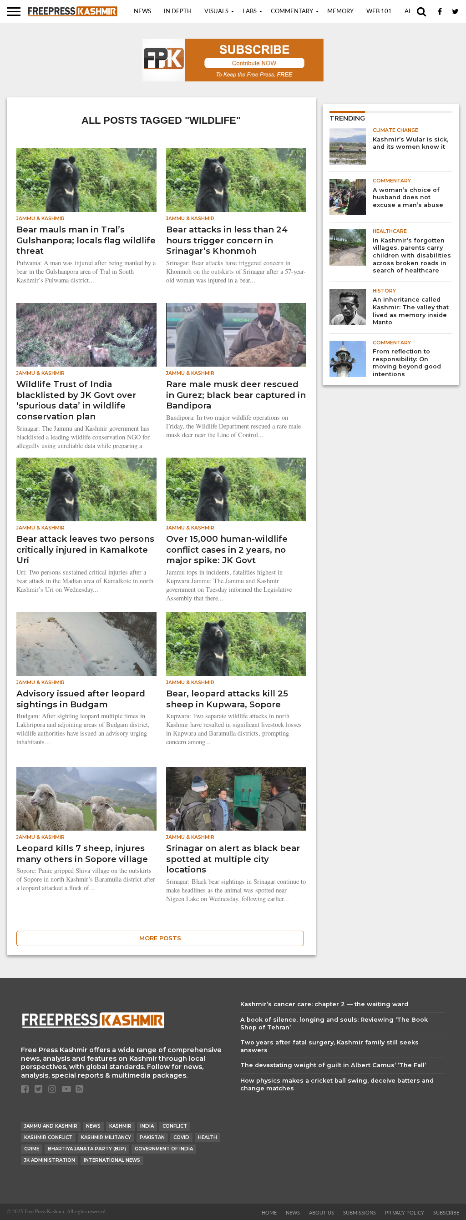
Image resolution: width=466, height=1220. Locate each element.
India (147, 1126)
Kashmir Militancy (106, 1137)
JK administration (49, 1160)
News (142, 12)
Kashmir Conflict (48, 1137)
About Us (321, 1212)
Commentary (292, 12)
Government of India (164, 1149)
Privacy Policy (404, 1212)
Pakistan (152, 1137)
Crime (31, 1149)
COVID (181, 1137)
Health (207, 1137)
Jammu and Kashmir (50, 1126)
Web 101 (379, 12)
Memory (340, 12)
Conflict (174, 1126)
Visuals (216, 12)
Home (269, 1212)
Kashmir (120, 1126)
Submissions (359, 1212)
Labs (250, 12)
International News (112, 1160)
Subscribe (446, 1212)
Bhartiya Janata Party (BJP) (87, 1149)
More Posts (160, 938)
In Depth (178, 12)
